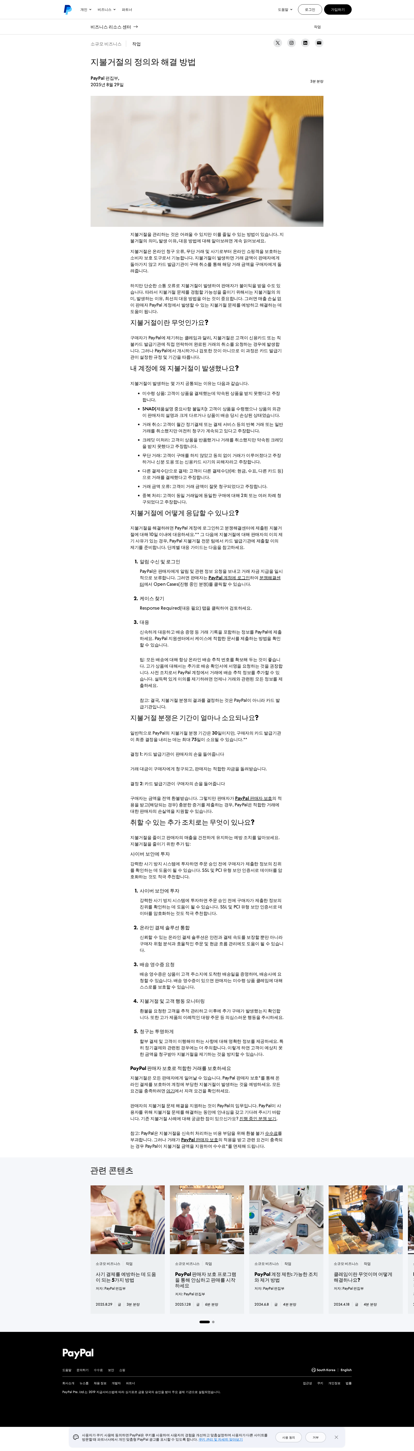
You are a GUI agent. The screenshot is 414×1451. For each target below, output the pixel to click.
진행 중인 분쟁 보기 (257, 1118)
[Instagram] (291, 43)
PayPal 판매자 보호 (253, 798)
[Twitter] (277, 43)
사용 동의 (288, 1437)
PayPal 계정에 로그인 (229, 577)
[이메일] (319, 43)
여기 (170, 1090)
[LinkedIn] (305, 43)
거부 (315, 1437)
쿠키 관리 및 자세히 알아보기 (221, 1439)
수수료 (271, 1133)
